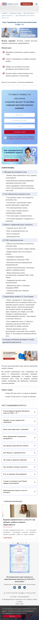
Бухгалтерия (7, 527)
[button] (13, 543)
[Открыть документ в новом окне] (19, 558)
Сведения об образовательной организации (19, 584)
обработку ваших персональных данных (21, 138)
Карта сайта (19, 604)
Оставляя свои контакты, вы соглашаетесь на (21, 137)
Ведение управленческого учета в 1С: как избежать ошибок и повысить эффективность (19, 521)
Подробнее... (8, 538)
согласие (9, 613)
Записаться (27, 4)
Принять (12, 616)
